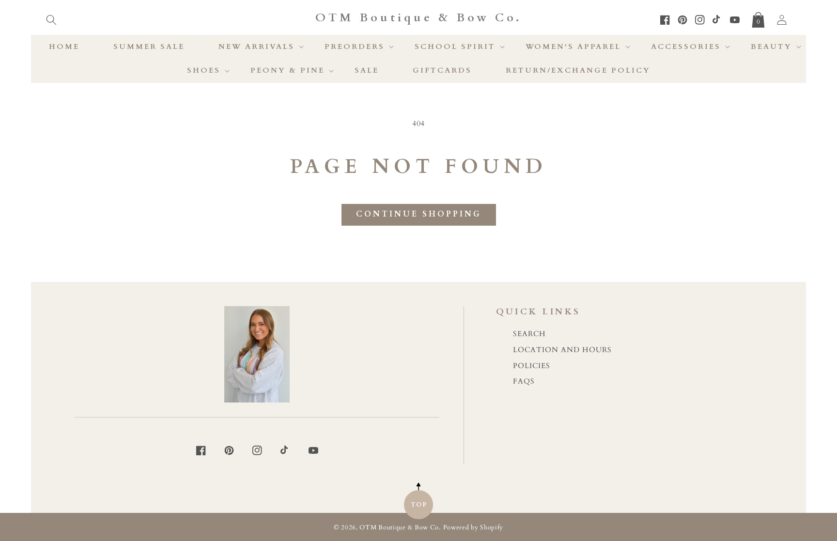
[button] (51, 18)
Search (529, 334)
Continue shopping (418, 214)
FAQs (524, 381)
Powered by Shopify (473, 528)
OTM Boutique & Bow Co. (399, 528)
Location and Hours (562, 350)
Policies (531, 366)
